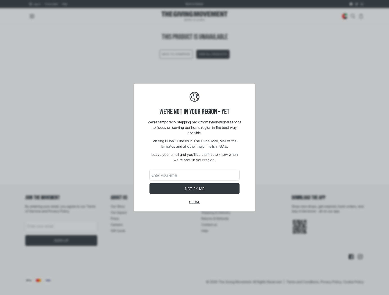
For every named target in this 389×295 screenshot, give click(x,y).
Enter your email (165, 175)
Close (194, 202)
